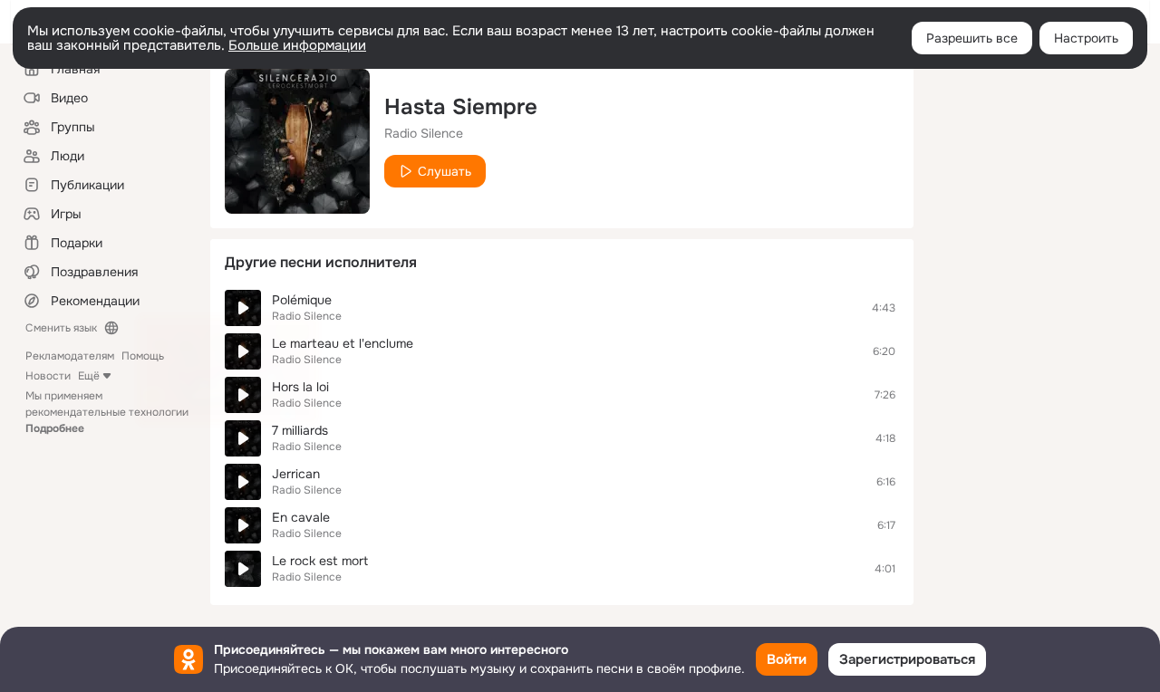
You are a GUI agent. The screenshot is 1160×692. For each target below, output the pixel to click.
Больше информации (297, 45)
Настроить (1086, 38)
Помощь (142, 356)
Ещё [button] (89, 376)
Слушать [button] (444, 171)
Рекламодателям (69, 356)
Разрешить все (972, 38)
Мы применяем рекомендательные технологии (106, 412)
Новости (48, 376)
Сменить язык (61, 328)
